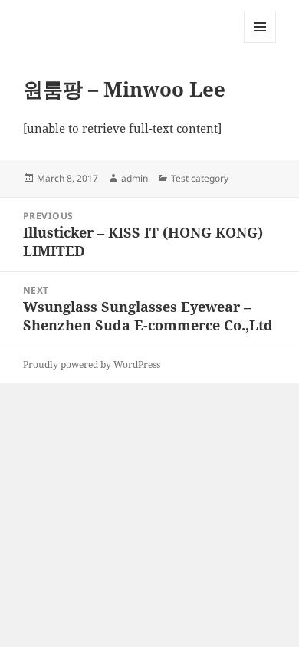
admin (134, 178)
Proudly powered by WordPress (91, 364)
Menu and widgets (260, 42)
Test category (199, 178)
